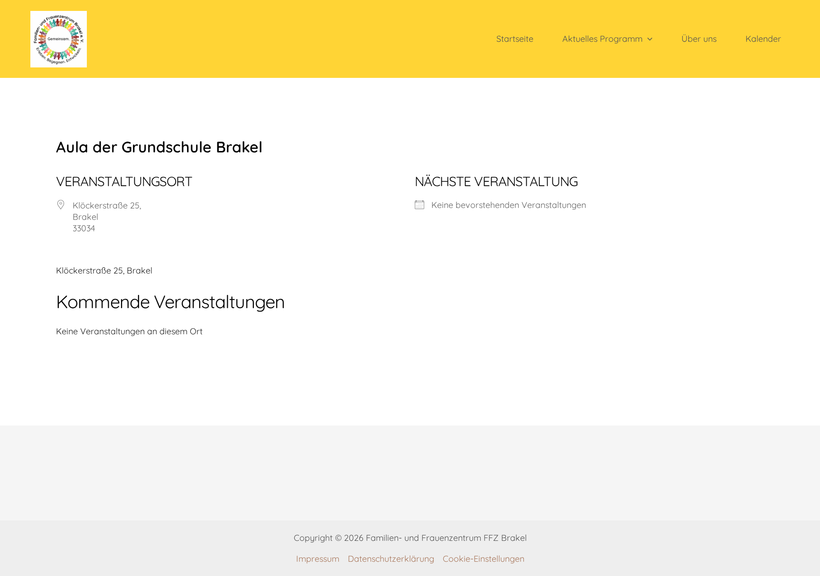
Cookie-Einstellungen (483, 558)
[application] (647, 39)
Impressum (317, 558)
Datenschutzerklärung (391, 558)
